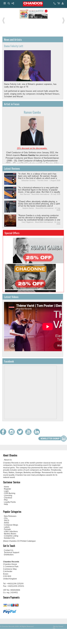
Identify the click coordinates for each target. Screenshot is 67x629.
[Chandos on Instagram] (12, 434)
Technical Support (11, 552)
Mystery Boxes (10, 534)
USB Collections (11, 531)
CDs (6, 518)
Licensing (8, 495)
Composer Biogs (11, 525)
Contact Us (8, 550)
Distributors (9, 555)
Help (6, 504)
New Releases (10, 516)
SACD (6, 520)
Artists (6, 523)
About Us (8, 460)
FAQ (5, 500)
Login (6, 491)
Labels (7, 527)
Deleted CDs (9, 538)
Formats (7, 529)
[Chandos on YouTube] (29, 434)
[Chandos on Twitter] (21, 434)
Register (7, 489)
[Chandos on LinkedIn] (37, 434)
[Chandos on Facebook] (4, 434)
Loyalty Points (10, 502)
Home (6, 487)
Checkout (8, 498)
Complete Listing (11, 536)
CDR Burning (9, 493)
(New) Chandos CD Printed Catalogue (19, 541)
